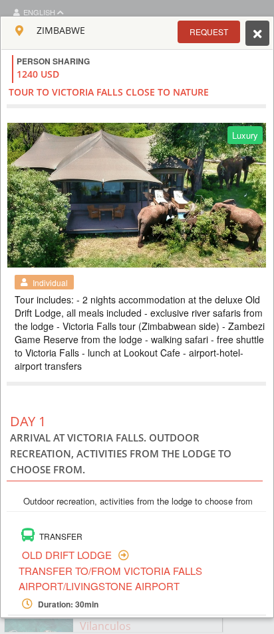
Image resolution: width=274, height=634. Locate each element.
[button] (209, 32)
